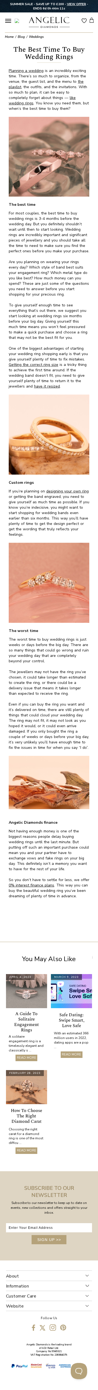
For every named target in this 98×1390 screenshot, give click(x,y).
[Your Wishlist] (84, 20)
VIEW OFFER (76, 4)
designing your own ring (67, 491)
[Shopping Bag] (92, 20)
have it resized (47, 386)
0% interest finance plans (31, 885)
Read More (26, 1057)
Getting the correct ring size (33, 364)
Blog (21, 37)
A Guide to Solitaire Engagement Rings (26, 1022)
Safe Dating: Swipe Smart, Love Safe (71, 1020)
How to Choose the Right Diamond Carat (26, 1116)
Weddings (36, 37)
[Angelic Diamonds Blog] (49, 23)
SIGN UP (49, 1239)
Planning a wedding (26, 70)
